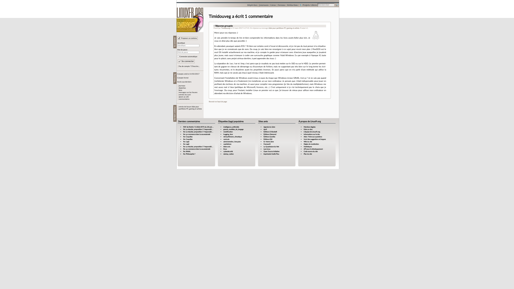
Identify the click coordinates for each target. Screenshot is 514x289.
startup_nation (228, 154)
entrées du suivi (185, 95)
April (265, 129)
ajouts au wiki (184, 97)
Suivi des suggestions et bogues (315, 139)
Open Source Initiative (271, 151)
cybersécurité (228, 151)
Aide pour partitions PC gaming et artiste (284, 28)
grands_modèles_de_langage (233, 129)
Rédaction (292, 5)
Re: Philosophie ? (189, 154)
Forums (281, 5)
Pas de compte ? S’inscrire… (189, 66)
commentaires (184, 99)
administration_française (232, 141)
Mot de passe (182, 50)
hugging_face (228, 134)
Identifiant (181, 43)
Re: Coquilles (187, 137)
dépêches (182, 88)
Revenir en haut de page (218, 101)
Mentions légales (309, 127)
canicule (226, 139)
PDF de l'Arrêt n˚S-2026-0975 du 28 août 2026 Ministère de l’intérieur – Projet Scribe (213, 127)
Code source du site (311, 151)
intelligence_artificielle (231, 127)
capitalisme (227, 144)
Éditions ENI (268, 139)
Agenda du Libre (269, 127)
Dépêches (252, 5)
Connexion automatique (188, 56)
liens (180, 90)
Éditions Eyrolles (269, 137)
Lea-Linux (267, 149)
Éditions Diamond (270, 134)
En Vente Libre (269, 141)
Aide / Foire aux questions (313, 137)
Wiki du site (308, 141)
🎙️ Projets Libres (308, 5)
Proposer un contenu (189, 38)
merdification (228, 132)
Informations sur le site (312, 134)
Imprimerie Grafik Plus (271, 154)
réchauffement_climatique (232, 137)
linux (225, 149)
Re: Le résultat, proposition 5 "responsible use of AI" (201, 129)
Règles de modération (311, 144)
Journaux (264, 5)
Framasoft (267, 144)
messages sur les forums (188, 92)
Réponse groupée (224, 26)
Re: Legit (186, 141)
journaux (182, 86)
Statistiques (308, 146)
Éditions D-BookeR (270, 132)
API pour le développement (313, 149)
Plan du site (308, 154)
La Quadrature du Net (271, 146)
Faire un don (308, 129)
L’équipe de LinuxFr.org (312, 132)
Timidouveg (225, 28)
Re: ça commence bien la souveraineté (196, 134)
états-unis (226, 146)
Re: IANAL (186, 151)
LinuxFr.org (190, 18)
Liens (273, 5)
